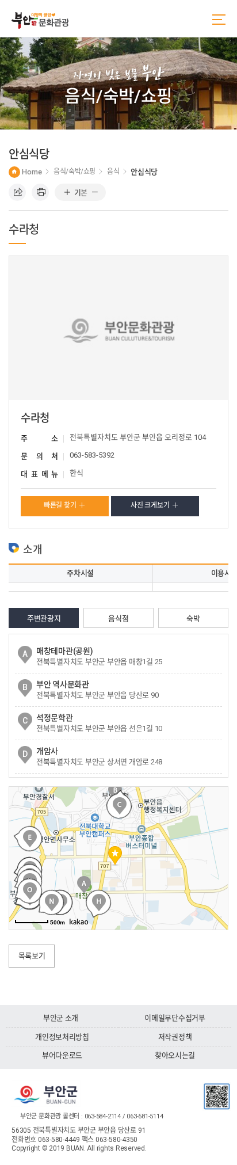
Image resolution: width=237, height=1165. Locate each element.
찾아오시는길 (175, 1055)
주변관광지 (44, 618)
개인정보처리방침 (62, 1037)
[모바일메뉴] (218, 19)
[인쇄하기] (40, 192)
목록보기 (31, 955)
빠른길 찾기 (60, 505)
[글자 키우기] (67, 192)
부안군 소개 (60, 1018)
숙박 (193, 618)
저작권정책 (175, 1037)
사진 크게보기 (150, 505)
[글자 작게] (94, 192)
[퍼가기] (17, 192)
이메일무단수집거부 (174, 1018)
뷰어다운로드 (62, 1055)
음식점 (118, 618)
